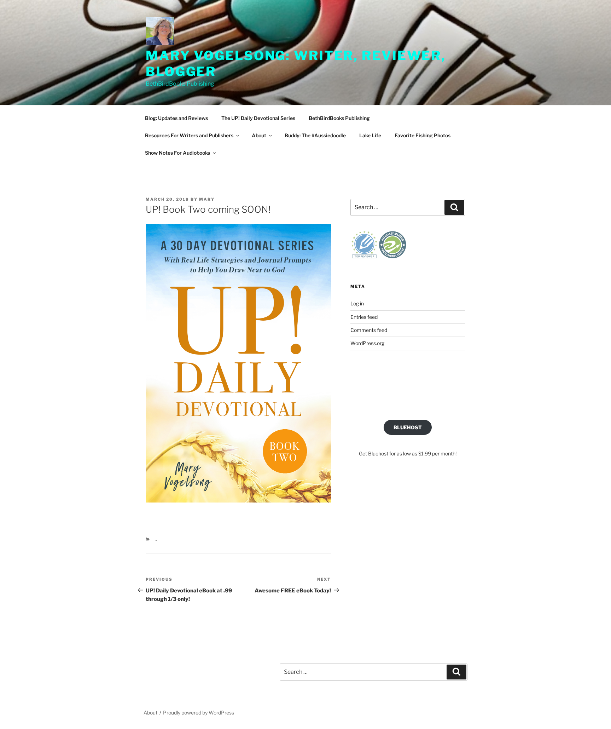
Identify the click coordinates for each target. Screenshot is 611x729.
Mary (207, 199)
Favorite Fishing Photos (422, 135)
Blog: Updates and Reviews (176, 118)
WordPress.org (367, 343)
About (259, 135)
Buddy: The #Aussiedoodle (315, 135)
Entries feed (364, 317)
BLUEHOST (408, 427)
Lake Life (370, 135)
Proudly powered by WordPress (198, 713)
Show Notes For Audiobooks (177, 153)
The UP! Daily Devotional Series (258, 118)
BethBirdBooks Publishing (339, 118)
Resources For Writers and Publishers (189, 135)
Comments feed (368, 330)
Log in (357, 303)
